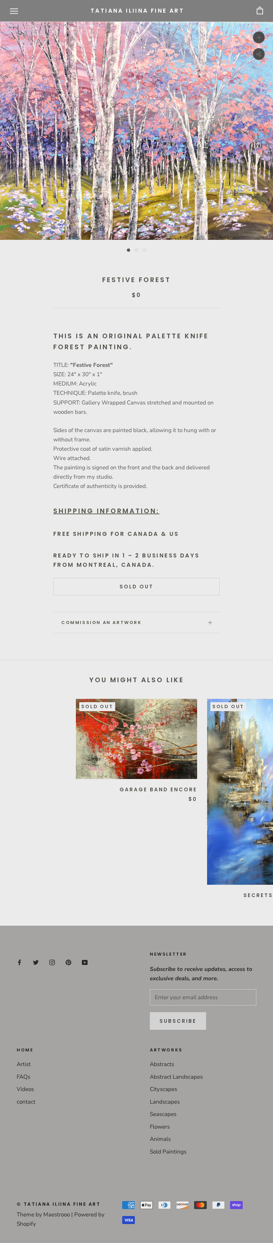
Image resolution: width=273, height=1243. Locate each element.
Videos (25, 1089)
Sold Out (136, 586)
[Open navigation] (14, 11)
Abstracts (162, 1064)
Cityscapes (163, 1089)
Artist (24, 1064)
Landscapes (165, 1102)
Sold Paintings (168, 1152)
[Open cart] (260, 11)
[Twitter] (36, 962)
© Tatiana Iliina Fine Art (59, 1204)
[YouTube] (85, 962)
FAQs (23, 1077)
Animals (160, 1139)
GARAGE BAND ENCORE (158, 789)
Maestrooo (56, 1214)
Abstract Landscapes (176, 1077)
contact (26, 1102)
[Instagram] (52, 962)
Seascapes (163, 1114)
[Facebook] (19, 962)
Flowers (160, 1127)
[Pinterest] (68, 962)
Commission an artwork (101, 622)
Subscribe (177, 1020)
